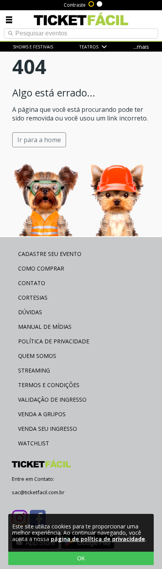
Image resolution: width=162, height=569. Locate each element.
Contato (31, 283)
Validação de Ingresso (52, 399)
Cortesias (33, 297)
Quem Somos (37, 356)
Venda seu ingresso (47, 428)
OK (81, 558)
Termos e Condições (48, 385)
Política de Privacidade (53, 341)
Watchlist (33, 443)
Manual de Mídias (45, 326)
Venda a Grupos (42, 414)
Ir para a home (39, 139)
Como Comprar (41, 268)
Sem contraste (100, 3)
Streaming (34, 370)
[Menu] (9, 19)
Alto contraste (91, 3)
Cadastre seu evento (49, 254)
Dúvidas (30, 312)
